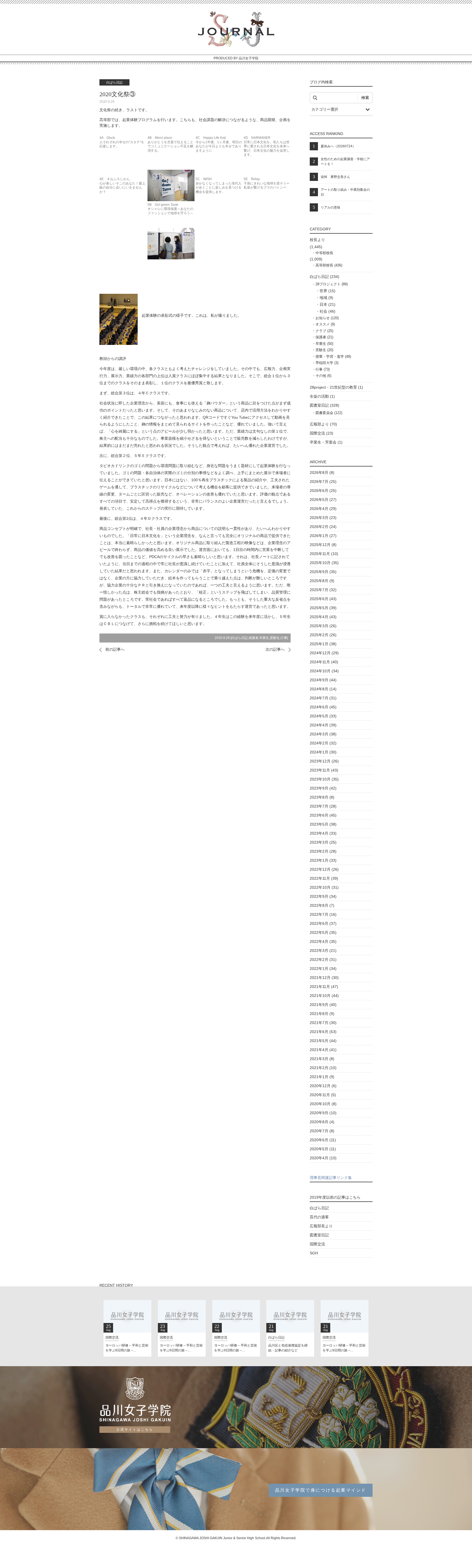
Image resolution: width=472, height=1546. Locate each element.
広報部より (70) (323, 424)
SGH (314, 1253)
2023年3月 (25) (323, 842)
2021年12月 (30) (324, 977)
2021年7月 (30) (323, 1022)
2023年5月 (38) (323, 824)
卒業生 (264, 638)
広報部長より (321, 1226)
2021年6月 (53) (323, 1031)
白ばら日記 (239, 638)
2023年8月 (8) (322, 797)
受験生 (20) (324, 350)
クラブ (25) (324, 331)
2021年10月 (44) (324, 995)
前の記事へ (115, 649)
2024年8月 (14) (323, 689)
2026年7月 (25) (323, 481)
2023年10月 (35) (324, 779)
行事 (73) (322, 369)
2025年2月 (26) (323, 635)
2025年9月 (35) (323, 572)
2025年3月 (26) (323, 626)
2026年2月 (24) (323, 526)
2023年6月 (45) (323, 815)
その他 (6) (323, 376)
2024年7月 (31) (323, 698)
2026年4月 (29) (323, 508)
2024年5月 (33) (323, 716)
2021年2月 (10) (323, 1068)
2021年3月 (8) (322, 1059)
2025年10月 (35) (324, 563)
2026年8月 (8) (322, 472)
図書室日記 (319, 1235)
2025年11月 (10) (324, 553)
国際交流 (317, 1244)
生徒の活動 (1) (322, 396)
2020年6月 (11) (323, 1140)
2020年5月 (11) (323, 1149)
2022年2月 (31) (323, 959)
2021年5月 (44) (323, 1041)
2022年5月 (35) (323, 932)
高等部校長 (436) (328, 265)
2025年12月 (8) (323, 544)
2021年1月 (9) (322, 1077)
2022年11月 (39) (324, 878)
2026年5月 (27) (323, 499)
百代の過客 (319, 1217)
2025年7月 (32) (323, 590)
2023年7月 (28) (323, 806)
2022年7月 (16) (323, 914)
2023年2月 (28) (323, 851)
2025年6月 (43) (323, 599)
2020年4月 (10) (323, 1158)
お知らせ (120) (327, 318)
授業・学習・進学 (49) (333, 356)
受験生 (275, 638)
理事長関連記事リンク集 (331, 1177)
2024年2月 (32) (323, 743)
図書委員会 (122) (328, 413)
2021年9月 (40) (323, 1004)
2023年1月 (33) (323, 860)
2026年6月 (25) (323, 490)
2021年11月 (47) (324, 986)
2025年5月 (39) (323, 608)
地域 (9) (326, 297)
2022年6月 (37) (323, 923)
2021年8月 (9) (322, 1013)
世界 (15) (327, 291)
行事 (284, 638)
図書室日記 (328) (324, 405)
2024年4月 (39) (323, 725)
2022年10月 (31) (324, 887)
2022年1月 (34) (323, 968)
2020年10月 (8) (323, 1104)
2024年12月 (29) (324, 653)
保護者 (253, 638)
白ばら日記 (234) (324, 276)
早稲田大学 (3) (326, 363)
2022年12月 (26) (324, 869)
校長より (317, 239)
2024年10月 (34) (324, 671)
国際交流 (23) (321, 433)
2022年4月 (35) (323, 941)
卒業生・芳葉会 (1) (326, 442)
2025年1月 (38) (323, 644)
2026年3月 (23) (323, 517)
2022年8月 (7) (322, 905)
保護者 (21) (324, 337)
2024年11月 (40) (324, 662)
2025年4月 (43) (323, 617)
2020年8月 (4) (322, 1122)
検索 (365, 97)
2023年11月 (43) (324, 770)
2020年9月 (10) (323, 1113)
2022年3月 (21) (323, 950)
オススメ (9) (325, 324)
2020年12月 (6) (323, 1086)
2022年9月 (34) (323, 896)
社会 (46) (327, 311)
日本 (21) (327, 304)
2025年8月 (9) (322, 581)
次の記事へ (275, 649)
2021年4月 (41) (323, 1050)
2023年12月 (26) (324, 761)
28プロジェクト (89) (331, 284)
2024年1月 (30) (323, 752)
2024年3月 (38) (323, 734)
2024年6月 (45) (323, 707)
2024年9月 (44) (323, 680)
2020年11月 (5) (323, 1095)
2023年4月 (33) (323, 833)
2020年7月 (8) (322, 1131)
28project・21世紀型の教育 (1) (336, 387)
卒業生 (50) (324, 344)
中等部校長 (324, 253)
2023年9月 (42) (323, 788)
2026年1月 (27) (323, 535)
